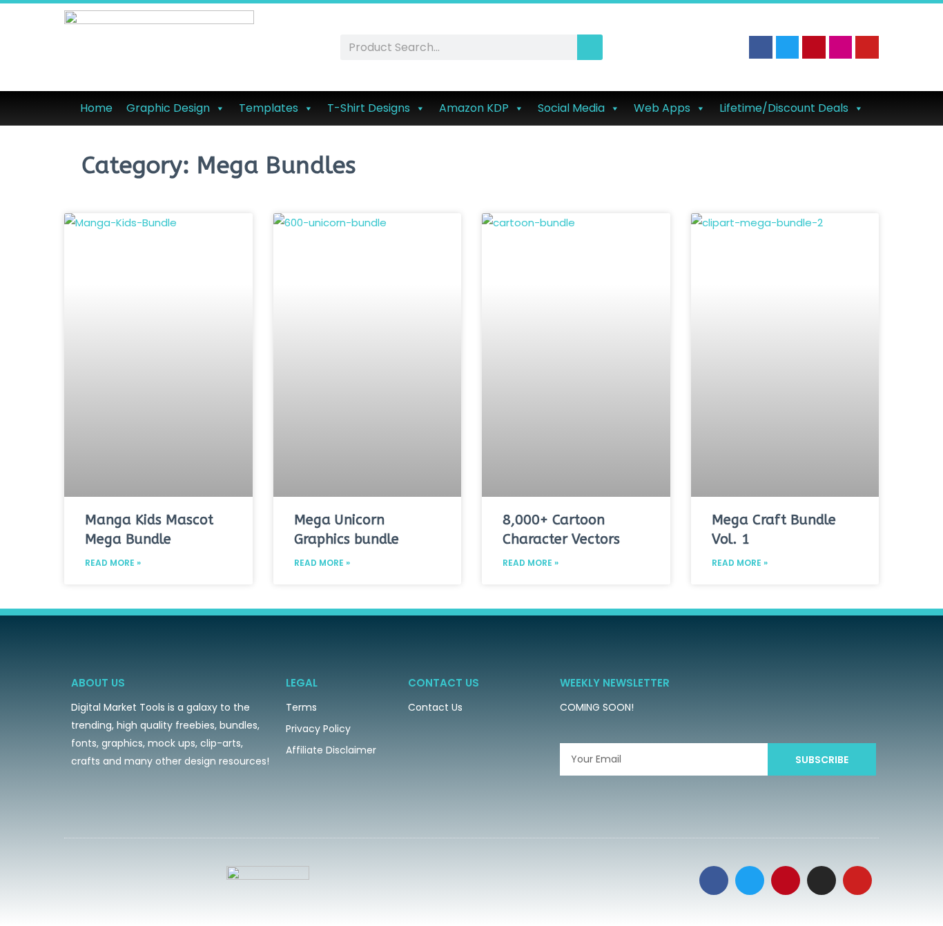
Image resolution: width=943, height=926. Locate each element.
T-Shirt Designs (368, 108)
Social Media (571, 108)
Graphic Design (168, 108)
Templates (268, 108)
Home (96, 108)
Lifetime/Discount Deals (783, 108)
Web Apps (662, 108)
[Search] (590, 47)
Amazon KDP (474, 108)
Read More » (113, 563)
